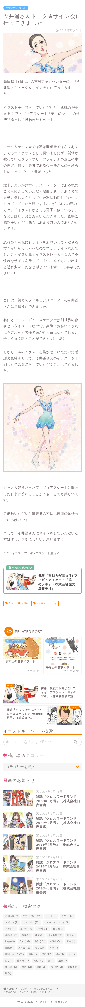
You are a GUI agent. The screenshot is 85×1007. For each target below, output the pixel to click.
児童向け (55, 935)
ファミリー (31, 922)
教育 (39, 947)
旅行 (53, 947)
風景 (41, 966)
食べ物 (57, 966)
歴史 (46, 954)
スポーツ (11, 922)
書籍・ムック (14, 954)
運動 (62, 960)
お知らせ (11, 916)
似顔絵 (24, 603)
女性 (10, 603)
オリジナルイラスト (16, 7)
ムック (26, 928)
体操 (26, 935)
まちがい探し (32, 916)
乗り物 (58, 928)
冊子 (71, 935)
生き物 (23, 960)
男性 (38, 960)
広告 (70, 941)
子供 (40, 941)
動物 (10, 941)
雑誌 (27, 966)
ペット (10, 928)
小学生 (55, 941)
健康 (39, 935)
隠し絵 (11, 966)
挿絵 (9, 947)
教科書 (24, 947)
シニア (67, 916)
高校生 (73, 966)
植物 (33, 954)
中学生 (42, 928)
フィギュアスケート (46, 603)
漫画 (60, 954)
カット (51, 916)
